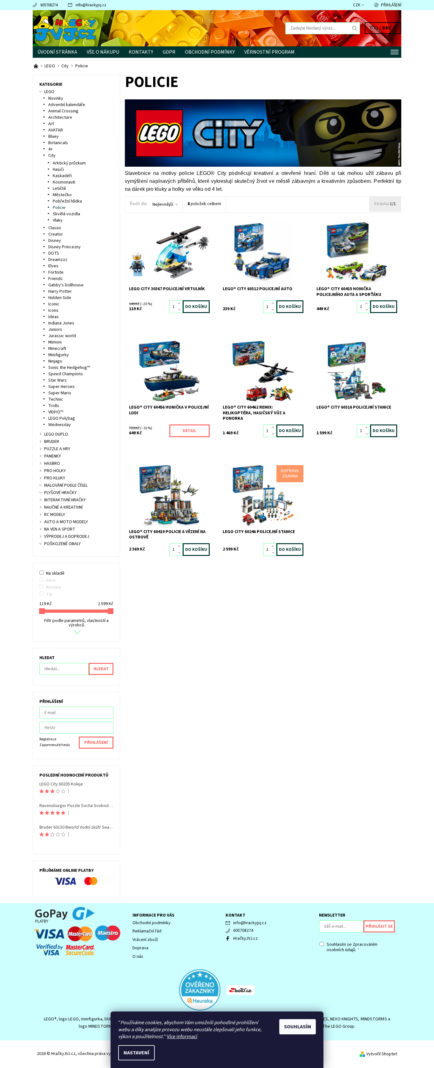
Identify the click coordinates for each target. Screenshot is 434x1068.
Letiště (59, 188)
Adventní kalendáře (66, 105)
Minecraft (57, 348)
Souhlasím (297, 1026)
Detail (189, 431)
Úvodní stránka (57, 52)
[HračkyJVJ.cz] (64, 27)
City (52, 155)
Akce (51, 580)
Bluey (53, 136)
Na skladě (55, 573)
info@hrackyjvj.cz (91, 5)
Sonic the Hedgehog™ (69, 367)
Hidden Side (59, 298)
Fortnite (56, 272)
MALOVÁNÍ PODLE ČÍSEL (66, 485)
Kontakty (141, 52)
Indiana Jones (61, 323)
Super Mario (59, 393)
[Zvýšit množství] (180, 303)
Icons (53, 310)
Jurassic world (62, 336)
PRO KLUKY (54, 478)
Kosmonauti (64, 182)
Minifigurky (58, 355)
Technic (55, 399)
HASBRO (52, 463)
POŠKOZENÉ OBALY (62, 544)
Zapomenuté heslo (54, 745)
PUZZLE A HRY (57, 449)
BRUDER (51, 441)
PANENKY (52, 456)
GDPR (169, 52)
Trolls (53, 406)
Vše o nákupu (103, 52)
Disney (54, 240)
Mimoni (55, 342)
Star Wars (57, 380)
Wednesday (59, 425)
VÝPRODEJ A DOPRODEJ (66, 536)
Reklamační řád (146, 931)
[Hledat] (355, 28)
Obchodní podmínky (210, 52)
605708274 (49, 5)
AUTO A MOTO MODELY (66, 522)
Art (51, 124)
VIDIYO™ (55, 412)
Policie (59, 207)
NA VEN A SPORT (59, 529)
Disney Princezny (64, 247)
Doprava (140, 948)
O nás (137, 956)
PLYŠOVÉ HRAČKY (60, 493)
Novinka (53, 587)
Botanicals (58, 143)
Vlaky (58, 220)
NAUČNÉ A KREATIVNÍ (63, 507)
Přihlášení (391, 5)
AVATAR (55, 130)
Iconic (53, 304)
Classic (55, 228)
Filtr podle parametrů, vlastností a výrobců (76, 622)
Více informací (182, 1036)
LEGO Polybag (61, 418)
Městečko (62, 195)
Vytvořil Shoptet (381, 1054)
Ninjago (55, 361)
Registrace (47, 739)
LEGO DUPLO (56, 434)
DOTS (53, 253)
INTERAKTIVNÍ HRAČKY (65, 500)
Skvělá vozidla (66, 214)
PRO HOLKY (55, 471)
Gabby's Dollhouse (66, 285)
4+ (50, 149)
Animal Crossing (63, 111)
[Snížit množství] (180, 310)
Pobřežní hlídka (67, 201)
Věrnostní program (269, 52)
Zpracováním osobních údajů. (352, 947)
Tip (49, 594)
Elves (53, 266)
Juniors (55, 329)
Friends (55, 279)
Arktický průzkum (69, 163)
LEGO (49, 92)
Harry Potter (60, 291)
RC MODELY (54, 514)
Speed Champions (65, 374)
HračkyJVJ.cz (245, 938)
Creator (55, 234)
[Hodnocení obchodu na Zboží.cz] (240, 989)
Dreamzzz (57, 260)
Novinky (55, 98)
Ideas (53, 317)
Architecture (60, 117)
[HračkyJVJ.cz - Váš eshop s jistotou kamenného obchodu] (36, 66)
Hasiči (58, 169)
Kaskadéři (62, 176)
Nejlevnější (163, 204)
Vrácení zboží (145, 940)
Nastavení (136, 1052)
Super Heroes (61, 387)
